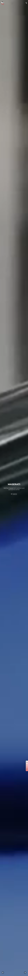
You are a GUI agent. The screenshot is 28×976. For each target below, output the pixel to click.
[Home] (2, 3)
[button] (26, 2)
